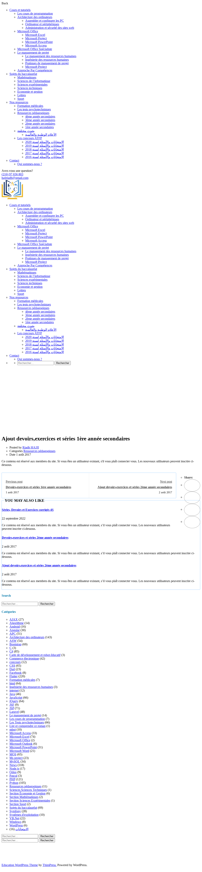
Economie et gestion (30, 91)
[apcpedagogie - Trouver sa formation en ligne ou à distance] (12, 198)
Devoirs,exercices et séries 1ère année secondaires (38, 487)
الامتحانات (21, 829)
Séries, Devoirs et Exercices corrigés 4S (28, 509)
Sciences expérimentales (32, 84)
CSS (12, 665)
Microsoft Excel (35, 34)
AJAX (13, 619)
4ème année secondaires (40, 116)
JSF (11, 704)
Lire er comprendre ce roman (27, 726)
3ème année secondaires (40, 120)
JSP (11, 708)
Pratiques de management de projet (47, 63)
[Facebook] (192, 485)
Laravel (14, 711)
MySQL (14, 761)
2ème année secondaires (40, 123)
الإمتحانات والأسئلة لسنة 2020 (44, 142)
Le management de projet (33, 52)
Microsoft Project (36, 38)
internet (14, 690)
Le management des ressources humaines (50, 56)
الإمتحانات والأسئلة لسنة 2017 (44, 153)
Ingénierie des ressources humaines (47, 59)
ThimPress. (50, 865)
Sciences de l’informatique (33, 81)
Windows (15, 821)
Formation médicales (30, 105)
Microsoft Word (19, 750)
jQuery (13, 701)
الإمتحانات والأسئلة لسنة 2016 (44, 157)
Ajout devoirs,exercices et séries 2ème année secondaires (135, 487)
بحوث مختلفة (25, 131)
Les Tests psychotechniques (26, 722)
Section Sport (17, 804)
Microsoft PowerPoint (39, 42)
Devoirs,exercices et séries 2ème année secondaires (35, 537)
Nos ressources (18, 102)
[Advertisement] (101, 406)
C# (11, 651)
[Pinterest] (192, 510)
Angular (14, 630)
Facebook (15, 672)
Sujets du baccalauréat (23, 74)
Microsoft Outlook (21, 743)
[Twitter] (192, 498)
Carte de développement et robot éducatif (35, 655)
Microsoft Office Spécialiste (34, 49)
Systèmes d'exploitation (24, 814)
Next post (166, 481)
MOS (12, 754)
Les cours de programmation (35, 13)
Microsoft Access (36, 45)
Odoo (13, 772)
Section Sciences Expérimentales (29, 800)
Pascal (13, 775)
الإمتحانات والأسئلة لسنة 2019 (44, 145)
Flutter (13, 676)
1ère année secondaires (39, 127)
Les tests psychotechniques (34, 109)
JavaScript (15, 697)
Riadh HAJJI (30, 447)
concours (15, 662)
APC (12, 633)
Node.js (14, 768)
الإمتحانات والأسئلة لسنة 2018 (44, 149)
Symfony (15, 811)
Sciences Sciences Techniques (28, 790)
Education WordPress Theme (20, 865)
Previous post (14, 481)
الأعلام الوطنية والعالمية (40, 134)
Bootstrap (15, 644)
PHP (12, 779)
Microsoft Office (27, 31)
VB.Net (14, 818)
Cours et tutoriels (20, 10)
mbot (12, 729)
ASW (13, 640)
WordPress (16, 825)
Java (12, 694)
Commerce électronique (24, 658)
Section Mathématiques (23, 797)
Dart (12, 669)
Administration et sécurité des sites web (49, 27)
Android (14, 626)
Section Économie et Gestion (27, 793)
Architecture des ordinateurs (34, 17)
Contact (14, 160)
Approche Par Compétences (34, 70)
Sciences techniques (29, 88)
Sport (20, 98)
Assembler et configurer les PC (44, 20)
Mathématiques (26, 77)
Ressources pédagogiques (33, 113)
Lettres (21, 95)
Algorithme (16, 623)
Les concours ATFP (29, 138)
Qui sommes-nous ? (29, 164)
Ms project (16, 758)
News (13, 765)
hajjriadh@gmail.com (15, 177)
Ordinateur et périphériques (42, 24)
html (12, 683)
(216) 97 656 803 (12, 174)
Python (13, 782)
